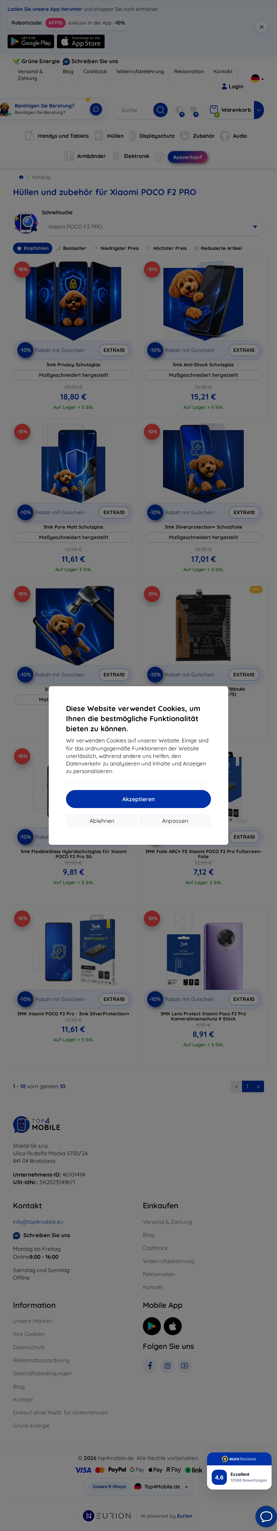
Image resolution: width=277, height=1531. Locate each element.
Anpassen (175, 820)
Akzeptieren (138, 799)
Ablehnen (101, 820)
